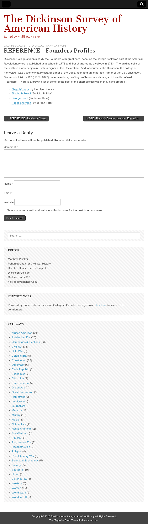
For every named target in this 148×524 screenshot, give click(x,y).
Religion (17, 451)
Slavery (16, 465)
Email (8, 192)
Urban (15, 474)
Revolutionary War (47, 45)
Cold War (17, 351)
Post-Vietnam (20, 433)
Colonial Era (11, 45)
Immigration (19, 401)
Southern (17, 469)
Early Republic (20, 369)
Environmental (20, 383)
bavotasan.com (90, 520)
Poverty (16, 437)
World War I (19, 492)
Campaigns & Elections (26, 341)
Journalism (18, 405)
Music (15, 419)
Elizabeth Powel (21, 93)
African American (22, 332)
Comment (11, 146)
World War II (19, 497)
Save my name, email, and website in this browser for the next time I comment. (55, 210)
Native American (22, 428)
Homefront (18, 396)
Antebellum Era (21, 337)
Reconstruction (21, 446)
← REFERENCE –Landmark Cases (26, 118)
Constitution (27, 45)
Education (18, 378)
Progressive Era (21, 442)
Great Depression (22, 392)
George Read (20, 98)
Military (16, 414)
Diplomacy (18, 364)
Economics (18, 373)
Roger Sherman (21, 102)
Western (17, 483)
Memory (17, 410)
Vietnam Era (19, 478)
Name (8, 183)
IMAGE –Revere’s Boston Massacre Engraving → (114, 118)
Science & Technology (25, 460)
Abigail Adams (20, 89)
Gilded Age (18, 387)
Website (9, 202)
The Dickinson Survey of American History (62, 23)
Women (64, 45)
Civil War (17, 346)
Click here (100, 305)
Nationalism (19, 424)
